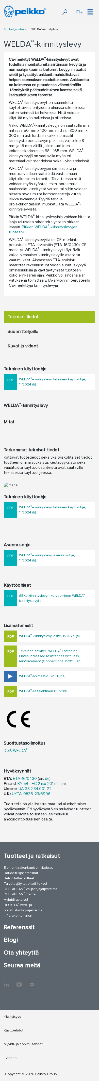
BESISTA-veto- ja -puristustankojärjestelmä (23, 907)
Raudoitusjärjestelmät (21, 873)
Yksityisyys (12, 1016)
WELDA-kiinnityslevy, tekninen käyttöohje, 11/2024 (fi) (52, 381)
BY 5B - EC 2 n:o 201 (35, 783)
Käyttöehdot (13, 1030)
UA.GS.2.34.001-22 (35, 788)
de (47, 778)
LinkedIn (6, 982)
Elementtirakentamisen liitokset (28, 867)
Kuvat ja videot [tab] (23, 346)
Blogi (11, 940)
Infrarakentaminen (18, 915)
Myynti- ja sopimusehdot (23, 1044)
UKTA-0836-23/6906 (31, 793)
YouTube (19, 982)
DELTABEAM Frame (20, 894)
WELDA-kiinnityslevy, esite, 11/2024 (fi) (49, 635)
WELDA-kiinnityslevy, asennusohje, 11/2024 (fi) (47, 557)
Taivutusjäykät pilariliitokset (25, 883)
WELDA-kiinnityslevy (44, 29)
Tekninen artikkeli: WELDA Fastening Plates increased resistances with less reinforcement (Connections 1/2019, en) (50, 655)
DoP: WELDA (15, 750)
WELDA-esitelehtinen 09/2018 (43, 690)
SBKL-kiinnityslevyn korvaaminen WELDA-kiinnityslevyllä (52, 598)
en (62, 783)
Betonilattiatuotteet (19, 878)
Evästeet (11, 1058)
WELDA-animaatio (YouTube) (42, 675)
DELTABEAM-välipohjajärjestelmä (30, 888)
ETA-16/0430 (25, 778)
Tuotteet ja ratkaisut (16, 29)
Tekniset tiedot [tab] (23, 316)
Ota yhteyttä (21, 952)
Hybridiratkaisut (16, 899)
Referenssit (19, 927)
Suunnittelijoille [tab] (23, 331)
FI (78, 12)
